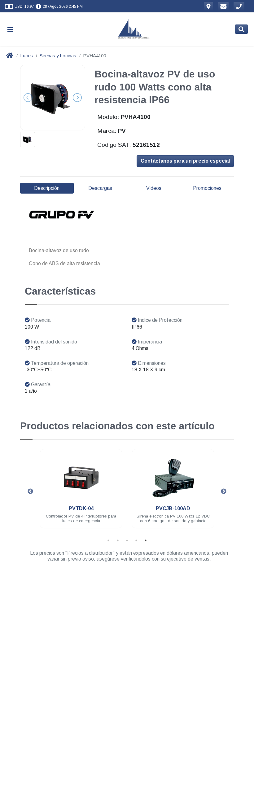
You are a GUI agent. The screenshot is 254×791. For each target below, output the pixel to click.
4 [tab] (136, 540)
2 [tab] (118, 540)
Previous (30, 491)
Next (224, 491)
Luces (26, 55)
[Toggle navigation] (12, 29)
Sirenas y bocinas (58, 55)
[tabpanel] (81, 492)
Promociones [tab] (207, 188)
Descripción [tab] (46, 188)
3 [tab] (127, 540)
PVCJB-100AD (173, 508)
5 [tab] (145, 540)
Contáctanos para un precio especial (185, 161)
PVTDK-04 (81, 508)
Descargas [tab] (100, 188)
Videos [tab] (153, 188)
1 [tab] (108, 540)
